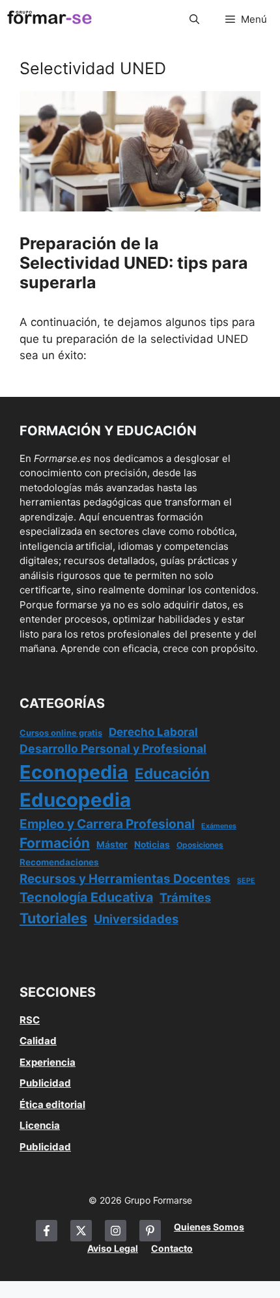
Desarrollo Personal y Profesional (113, 748)
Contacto (172, 1248)
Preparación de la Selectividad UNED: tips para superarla (134, 263)
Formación (55, 843)
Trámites (185, 897)
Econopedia (74, 772)
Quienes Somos (209, 1226)
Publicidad (45, 1083)
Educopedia (75, 800)
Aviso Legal (112, 1248)
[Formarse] (49, 19)
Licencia (40, 1125)
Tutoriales (53, 918)
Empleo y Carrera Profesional (107, 824)
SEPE (246, 880)
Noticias (152, 844)
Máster (112, 844)
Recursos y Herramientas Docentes (125, 878)
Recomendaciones (59, 862)
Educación (172, 773)
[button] (194, 19)
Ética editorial (52, 1104)
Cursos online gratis (61, 733)
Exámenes (218, 826)
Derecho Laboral (153, 731)
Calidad (38, 1040)
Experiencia (48, 1062)
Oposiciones (199, 845)
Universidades (136, 919)
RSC (30, 1020)
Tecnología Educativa (86, 897)
